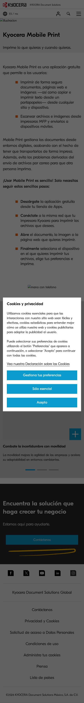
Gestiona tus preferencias (42, 375)
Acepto (42, 402)
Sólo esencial (42, 389)
